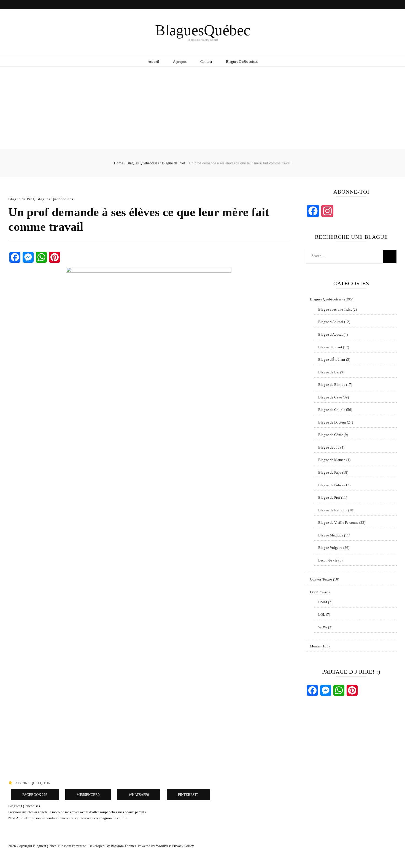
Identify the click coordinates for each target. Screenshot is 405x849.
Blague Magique (330, 535)
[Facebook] (14, 257)
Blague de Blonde (331, 385)
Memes (315, 646)
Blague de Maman (331, 460)
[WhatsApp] (41, 257)
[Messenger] (28, 257)
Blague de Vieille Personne (338, 522)
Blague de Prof (21, 199)
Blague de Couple (331, 410)
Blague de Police (331, 485)
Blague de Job (328, 447)
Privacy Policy (183, 846)
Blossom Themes (123, 846)
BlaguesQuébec (202, 30)
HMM (322, 602)
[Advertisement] (202, 108)
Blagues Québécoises (242, 61)
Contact (206, 61)
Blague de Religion (332, 510)
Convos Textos (321, 579)
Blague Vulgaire (330, 548)
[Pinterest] (54, 257)
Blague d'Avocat (330, 334)
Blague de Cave (330, 397)
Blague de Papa (329, 472)
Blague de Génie (330, 435)
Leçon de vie (327, 560)
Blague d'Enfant (330, 347)
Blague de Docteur (332, 422)
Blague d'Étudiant (331, 359)
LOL (321, 614)
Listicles (316, 592)
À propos (180, 61)
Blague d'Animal (330, 322)
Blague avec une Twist (335, 309)
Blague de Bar (328, 372)
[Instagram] (327, 211)
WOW (322, 627)
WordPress (163, 846)
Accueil (153, 61)
